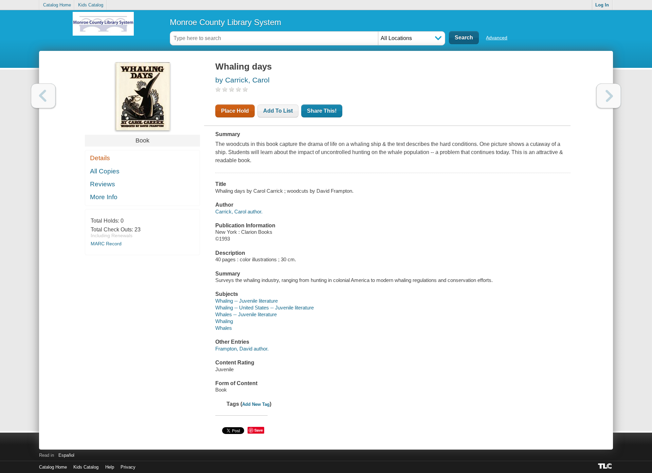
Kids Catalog (90, 4)
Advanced (496, 37)
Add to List (278, 111)
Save (258, 430)
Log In (602, 4)
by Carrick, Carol (242, 80)
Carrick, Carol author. (238, 211)
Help (109, 467)
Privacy (128, 467)
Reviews (102, 184)
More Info (103, 197)
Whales (223, 328)
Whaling (224, 321)
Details (100, 158)
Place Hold (235, 111)
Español (66, 455)
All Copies (105, 171)
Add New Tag (256, 404)
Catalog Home (57, 4)
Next (608, 95)
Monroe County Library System (225, 22)
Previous (43, 95)
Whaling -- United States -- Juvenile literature (264, 307)
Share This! (322, 111)
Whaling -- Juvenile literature (246, 301)
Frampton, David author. (242, 349)
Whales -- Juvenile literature (246, 314)
